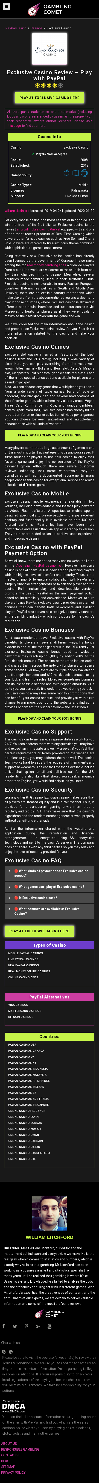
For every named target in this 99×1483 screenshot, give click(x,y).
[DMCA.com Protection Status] (14, 1406)
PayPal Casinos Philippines (29, 1080)
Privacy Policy (13, 1472)
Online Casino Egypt (24, 1117)
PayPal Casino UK (21, 1056)
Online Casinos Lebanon (27, 1111)
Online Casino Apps (23, 977)
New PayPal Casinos (23, 965)
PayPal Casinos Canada (26, 1050)
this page (14, 125)
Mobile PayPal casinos (25, 953)
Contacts (9, 1455)
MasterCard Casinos (24, 1011)
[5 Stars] (60, 85)
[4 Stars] (54, 85)
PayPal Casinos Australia (28, 1099)
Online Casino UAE (22, 1159)
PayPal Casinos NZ (22, 1062)
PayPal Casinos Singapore (28, 1105)
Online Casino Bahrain (25, 1141)
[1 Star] (37, 85)
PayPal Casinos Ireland (26, 1086)
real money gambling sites (46, 265)
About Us (9, 1444)
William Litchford (17, 211)
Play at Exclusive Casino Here (49, 98)
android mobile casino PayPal (38, 229)
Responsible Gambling (20, 1449)
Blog (5, 1461)
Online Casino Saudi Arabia (29, 1153)
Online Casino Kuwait (25, 1129)
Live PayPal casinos (23, 959)
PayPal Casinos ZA (22, 1092)
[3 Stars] (49, 85)
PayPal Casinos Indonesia (28, 1068)
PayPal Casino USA (22, 1044)
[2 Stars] (43, 85)
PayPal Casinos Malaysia (27, 1074)
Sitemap (8, 1467)
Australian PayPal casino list (39, 565)
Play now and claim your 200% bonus (49, 435)
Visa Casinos (18, 1005)
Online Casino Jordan (25, 1123)
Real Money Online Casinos (29, 971)
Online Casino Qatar (24, 1147)
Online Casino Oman (23, 1135)
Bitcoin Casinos (20, 1017)
